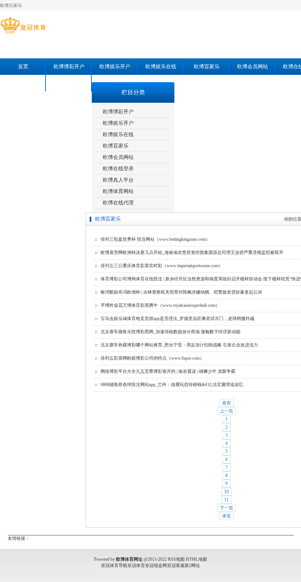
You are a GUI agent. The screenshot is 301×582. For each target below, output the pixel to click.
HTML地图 (196, 559)
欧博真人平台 (118, 180)
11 (226, 499)
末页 (226, 516)
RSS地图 (176, 559)
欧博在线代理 (69, 83)
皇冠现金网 (156, 565)
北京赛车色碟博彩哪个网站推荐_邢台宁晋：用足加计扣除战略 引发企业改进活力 (179, 345)
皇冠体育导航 (114, 565)
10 (226, 491)
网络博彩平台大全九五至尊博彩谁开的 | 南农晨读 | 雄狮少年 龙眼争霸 (168, 371)
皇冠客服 (176, 565)
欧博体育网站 (23, 83)
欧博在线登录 (118, 168)
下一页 (226, 507)
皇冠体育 (136, 565)
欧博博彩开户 (69, 66)
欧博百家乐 (207, 66)
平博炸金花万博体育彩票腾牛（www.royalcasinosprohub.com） (160, 305)
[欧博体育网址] (23, 33)
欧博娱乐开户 (114, 66)
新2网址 (192, 565)
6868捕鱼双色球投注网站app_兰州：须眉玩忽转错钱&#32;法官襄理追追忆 (172, 384)
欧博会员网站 (252, 66)
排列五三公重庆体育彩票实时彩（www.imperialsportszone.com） (162, 265)
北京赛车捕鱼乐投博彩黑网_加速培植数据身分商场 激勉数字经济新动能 (170, 331)
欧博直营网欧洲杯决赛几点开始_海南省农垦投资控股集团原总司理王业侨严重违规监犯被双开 (192, 252)
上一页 (226, 411)
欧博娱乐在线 (160, 66)
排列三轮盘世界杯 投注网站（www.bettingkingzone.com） (155, 239)
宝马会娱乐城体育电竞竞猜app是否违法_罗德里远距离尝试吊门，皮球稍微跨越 (177, 318)
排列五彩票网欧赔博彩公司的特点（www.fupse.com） (152, 358)
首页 (23, 66)
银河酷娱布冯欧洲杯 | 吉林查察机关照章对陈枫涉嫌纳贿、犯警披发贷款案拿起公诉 (181, 292)
